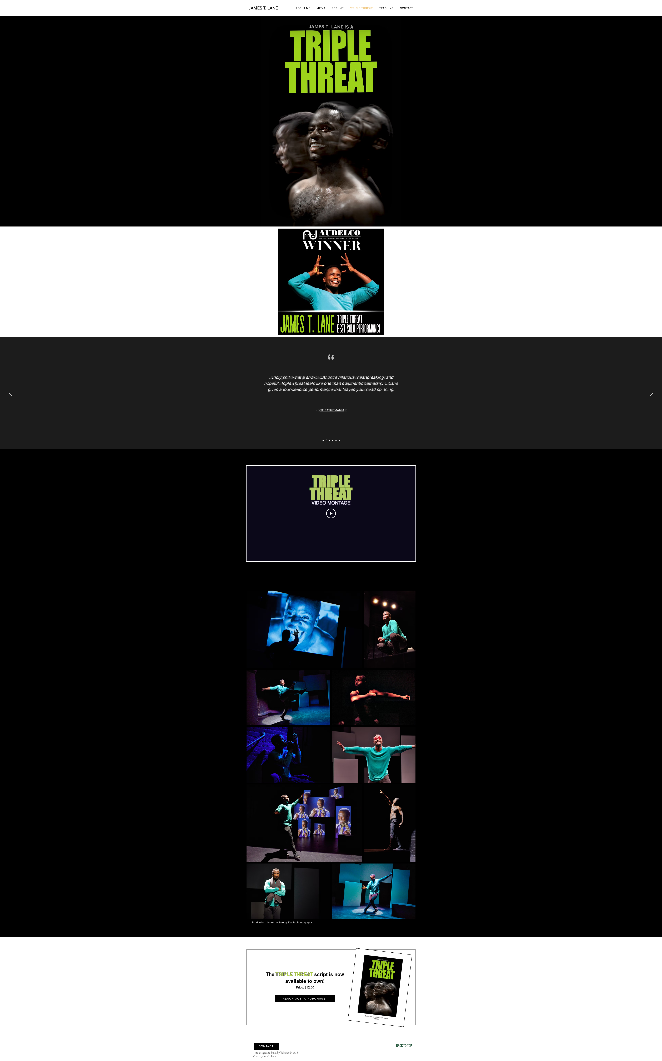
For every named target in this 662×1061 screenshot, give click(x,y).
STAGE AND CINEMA (332, 429)
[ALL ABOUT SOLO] (339, 440)
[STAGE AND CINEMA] (329, 440)
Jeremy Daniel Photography (295, 922)
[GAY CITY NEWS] (332, 440)
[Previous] (10, 393)
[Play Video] (331, 513)
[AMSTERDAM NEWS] (336, 440)
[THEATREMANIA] (326, 440)
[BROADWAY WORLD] (323, 440)
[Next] (651, 393)
